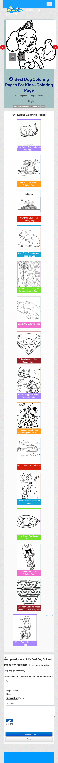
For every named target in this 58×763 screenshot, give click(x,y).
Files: (8, 694)
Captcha (9, 723)
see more (50, 615)
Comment (10, 703)
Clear (29, 739)
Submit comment (29, 734)
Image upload (12, 690)
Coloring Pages (23, 11)
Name (8, 681)
